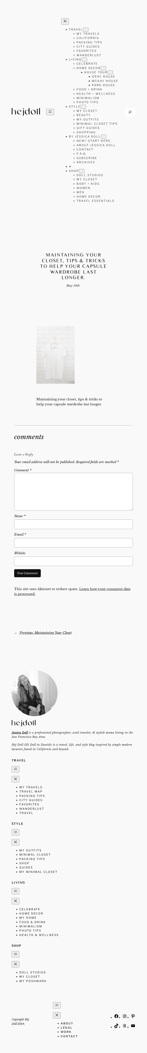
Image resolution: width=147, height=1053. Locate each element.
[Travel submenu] (85, 30)
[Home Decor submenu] (103, 68)
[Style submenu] (83, 107)
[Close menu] (65, 21)
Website (19, 553)
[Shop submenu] (81, 171)
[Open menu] (50, 112)
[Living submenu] (84, 60)
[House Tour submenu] (110, 72)
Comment (22, 470)
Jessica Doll (20, 732)
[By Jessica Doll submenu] (103, 137)
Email (20, 535)
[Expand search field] (130, 112)
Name (20, 516)
